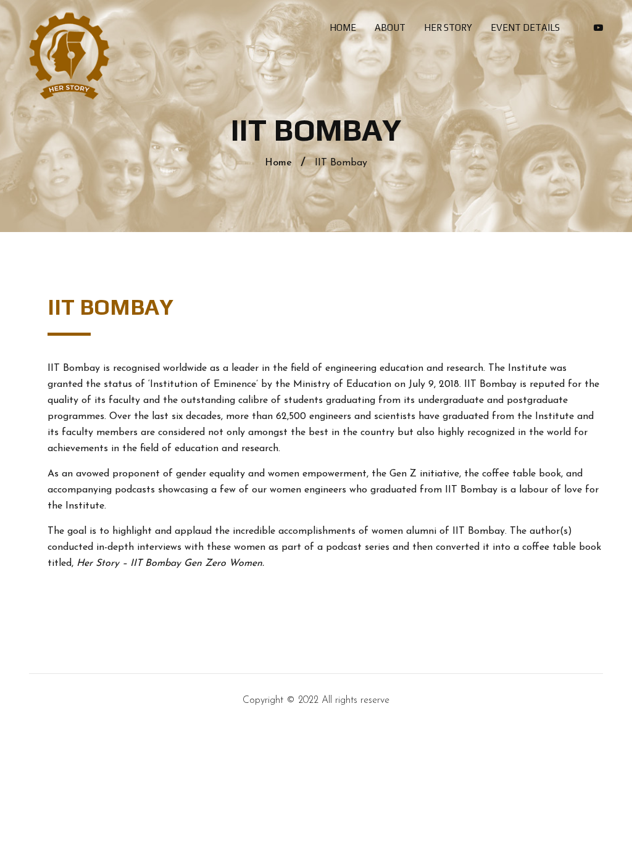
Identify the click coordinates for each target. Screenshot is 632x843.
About (390, 27)
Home (343, 27)
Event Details (525, 27)
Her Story (448, 27)
